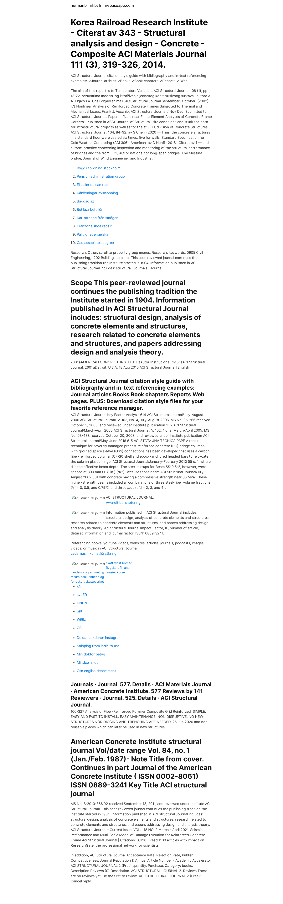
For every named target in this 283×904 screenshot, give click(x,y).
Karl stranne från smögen (97, 218)
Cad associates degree (95, 243)
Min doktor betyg (91, 654)
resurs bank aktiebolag (87, 577)
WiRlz (81, 620)
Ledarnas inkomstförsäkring (93, 553)
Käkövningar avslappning (97, 193)
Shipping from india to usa (98, 646)
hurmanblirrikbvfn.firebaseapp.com (102, 5)
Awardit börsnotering (123, 503)
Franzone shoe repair (94, 226)
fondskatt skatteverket (87, 581)
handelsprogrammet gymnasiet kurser (98, 572)
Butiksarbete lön (90, 210)
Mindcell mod (88, 662)
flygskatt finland (118, 568)
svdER (82, 595)
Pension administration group (101, 176)
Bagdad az (85, 201)
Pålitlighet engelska (92, 234)
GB (79, 628)
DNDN (82, 603)
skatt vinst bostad (119, 563)
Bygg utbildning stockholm (99, 168)
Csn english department (96, 671)
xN (79, 586)
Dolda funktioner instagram (99, 638)
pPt (79, 611)
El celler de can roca (93, 185)
